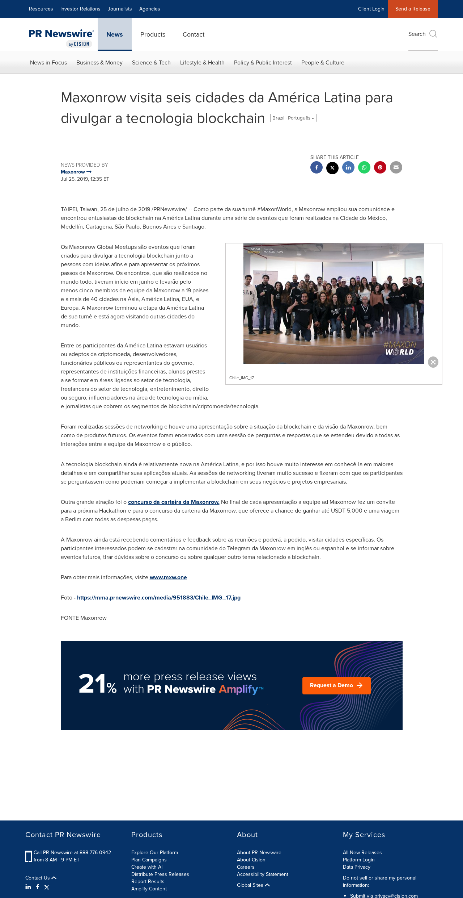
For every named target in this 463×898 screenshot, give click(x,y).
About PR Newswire (259, 852)
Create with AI (146, 867)
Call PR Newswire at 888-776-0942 (72, 852)
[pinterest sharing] (380, 168)
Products (152, 34)
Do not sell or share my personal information (379, 881)
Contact (193, 34)
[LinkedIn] (29, 887)
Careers (246, 867)
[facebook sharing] (316, 168)
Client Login (371, 9)
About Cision (251, 860)
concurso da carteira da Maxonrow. (174, 502)
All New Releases (362, 852)
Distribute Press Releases (160, 874)
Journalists (120, 9)
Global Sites (251, 885)
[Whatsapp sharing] (364, 168)
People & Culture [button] (322, 62)
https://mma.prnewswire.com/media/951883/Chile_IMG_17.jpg (159, 597)
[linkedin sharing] (348, 168)
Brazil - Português (291, 118)
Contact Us (38, 878)
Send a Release (412, 9)
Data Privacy (356, 867)
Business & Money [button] (99, 62)
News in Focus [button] (48, 62)
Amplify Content (149, 889)
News (114, 34)
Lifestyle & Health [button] (202, 62)
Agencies (149, 9)
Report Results (148, 881)
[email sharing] (396, 168)
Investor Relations (80, 9)
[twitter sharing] (332, 169)
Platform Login (359, 860)
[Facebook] (37, 887)
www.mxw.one (168, 577)
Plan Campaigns (149, 860)
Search (417, 34)
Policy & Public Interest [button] (263, 62)
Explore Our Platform (154, 852)
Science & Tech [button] (151, 62)
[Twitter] (46, 887)
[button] (334, 303)
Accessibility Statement (262, 874)
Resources (41, 9)
